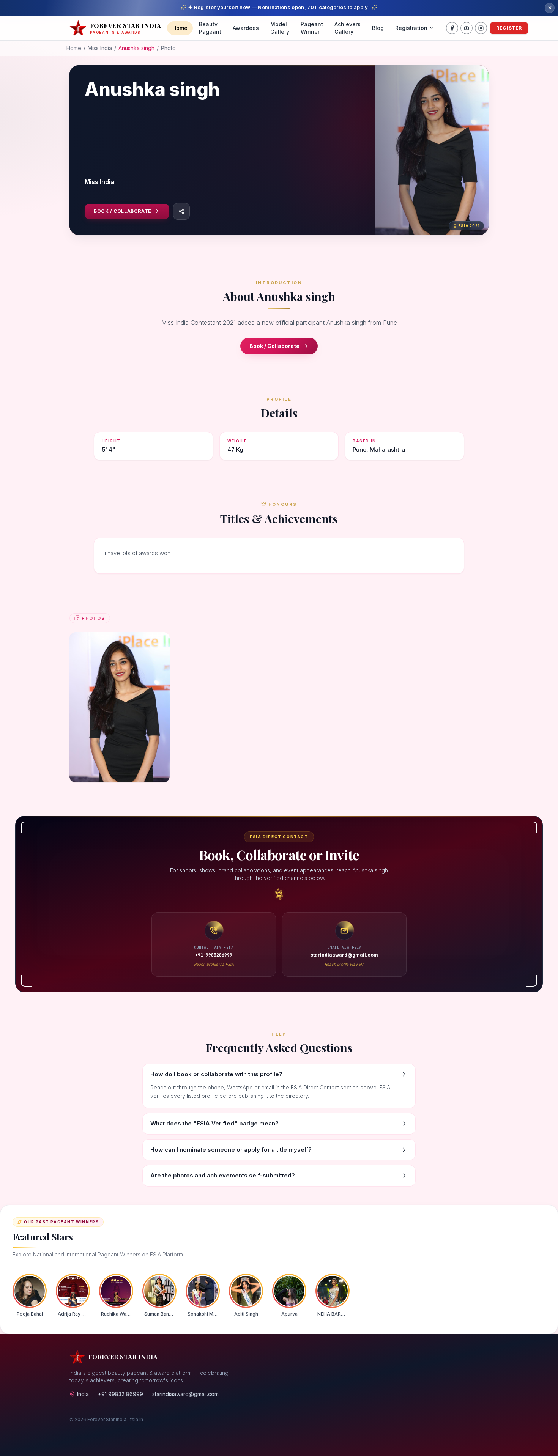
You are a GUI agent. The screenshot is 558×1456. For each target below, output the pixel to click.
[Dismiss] (549, 8)
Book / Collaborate (122, 211)
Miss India (100, 48)
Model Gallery (279, 28)
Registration (411, 28)
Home (180, 28)
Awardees (246, 28)
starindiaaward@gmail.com (185, 1394)
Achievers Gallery (347, 28)
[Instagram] (481, 28)
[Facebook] (452, 28)
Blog (378, 28)
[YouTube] (466, 28)
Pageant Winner (312, 28)
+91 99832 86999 (120, 1394)
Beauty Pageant (210, 28)
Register (509, 28)
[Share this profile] (181, 211)
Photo (168, 48)
